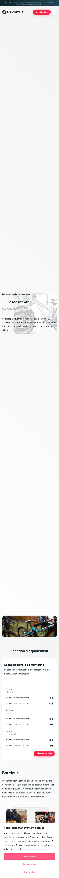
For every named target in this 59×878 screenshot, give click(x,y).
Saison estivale (19, 302)
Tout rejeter (29, 872)
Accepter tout (29, 856)
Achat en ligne (42, 12)
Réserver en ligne (44, 753)
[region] (29, 850)
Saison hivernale (13, 309)
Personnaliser (29, 864)
